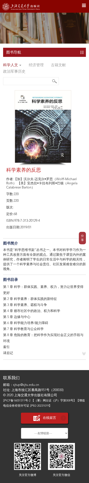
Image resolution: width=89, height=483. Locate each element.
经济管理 (36, 65)
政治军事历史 (14, 71)
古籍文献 (58, 65)
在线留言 (49, 418)
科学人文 (11, 65)
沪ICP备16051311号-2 (16, 400)
